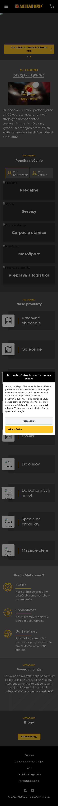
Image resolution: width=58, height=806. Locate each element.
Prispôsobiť (29, 420)
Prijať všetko (15, 429)
